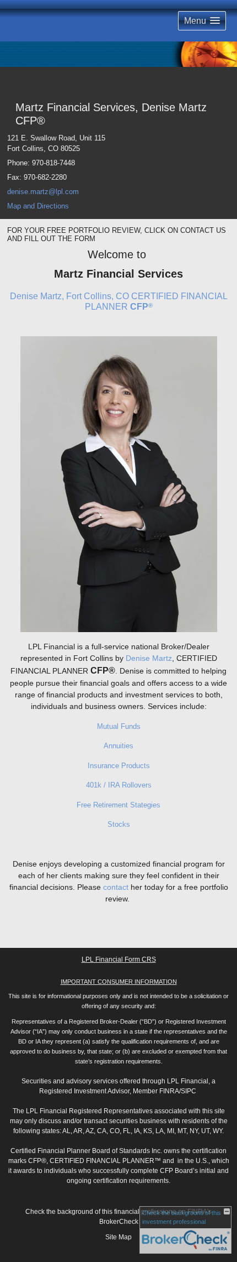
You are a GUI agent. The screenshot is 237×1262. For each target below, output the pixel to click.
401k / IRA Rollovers (119, 785)
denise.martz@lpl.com (43, 191)
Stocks (118, 824)
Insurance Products (119, 766)
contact (115, 887)
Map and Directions (38, 206)
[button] (202, 20)
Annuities (118, 746)
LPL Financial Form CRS (119, 959)
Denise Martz (149, 658)
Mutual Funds (119, 726)
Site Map (118, 1237)
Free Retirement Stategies (118, 805)
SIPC (188, 1091)
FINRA (169, 1091)
